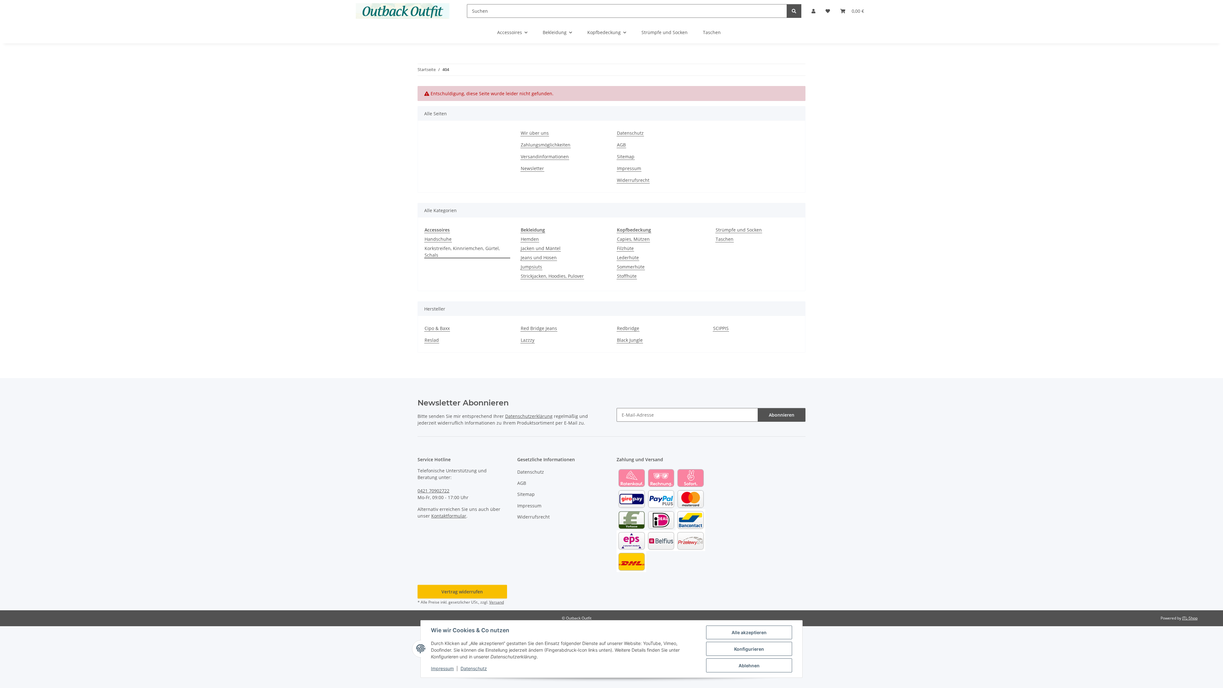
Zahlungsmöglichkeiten (545, 145)
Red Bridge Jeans (539, 328)
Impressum (442, 668)
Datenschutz (474, 668)
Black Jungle (630, 340)
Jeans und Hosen (539, 257)
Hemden (530, 239)
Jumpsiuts (531, 267)
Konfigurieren (749, 649)
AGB (621, 145)
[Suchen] (794, 11)
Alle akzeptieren (749, 632)
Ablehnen (749, 665)
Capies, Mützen (633, 239)
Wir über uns (535, 133)
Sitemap (625, 157)
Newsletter (532, 168)
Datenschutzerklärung (529, 416)
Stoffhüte (627, 276)
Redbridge (628, 328)
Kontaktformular (448, 516)
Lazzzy (527, 340)
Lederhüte (628, 257)
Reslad (432, 340)
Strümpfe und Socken (739, 230)
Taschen (724, 239)
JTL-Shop (1190, 618)
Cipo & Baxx (437, 328)
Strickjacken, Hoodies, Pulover (552, 276)
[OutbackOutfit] (403, 11)
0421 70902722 (433, 491)
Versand (496, 602)
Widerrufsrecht (633, 180)
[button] (813, 11)
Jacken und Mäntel (541, 248)
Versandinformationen (545, 157)
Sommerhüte (631, 267)
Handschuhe (438, 239)
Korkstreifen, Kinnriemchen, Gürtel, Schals (462, 251)
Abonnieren (781, 415)
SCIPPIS (721, 328)
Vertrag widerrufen (462, 592)
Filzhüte (625, 248)
